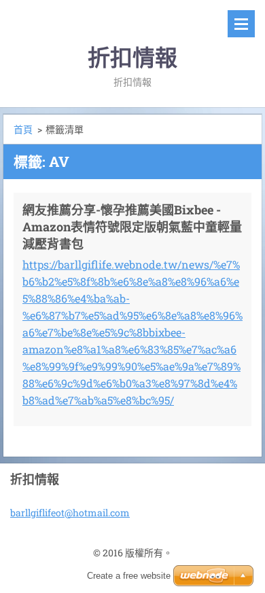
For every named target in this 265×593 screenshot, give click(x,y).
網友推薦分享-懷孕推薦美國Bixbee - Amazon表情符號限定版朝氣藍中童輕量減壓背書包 (132, 227)
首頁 (23, 129)
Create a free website (129, 576)
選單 (241, 23)
